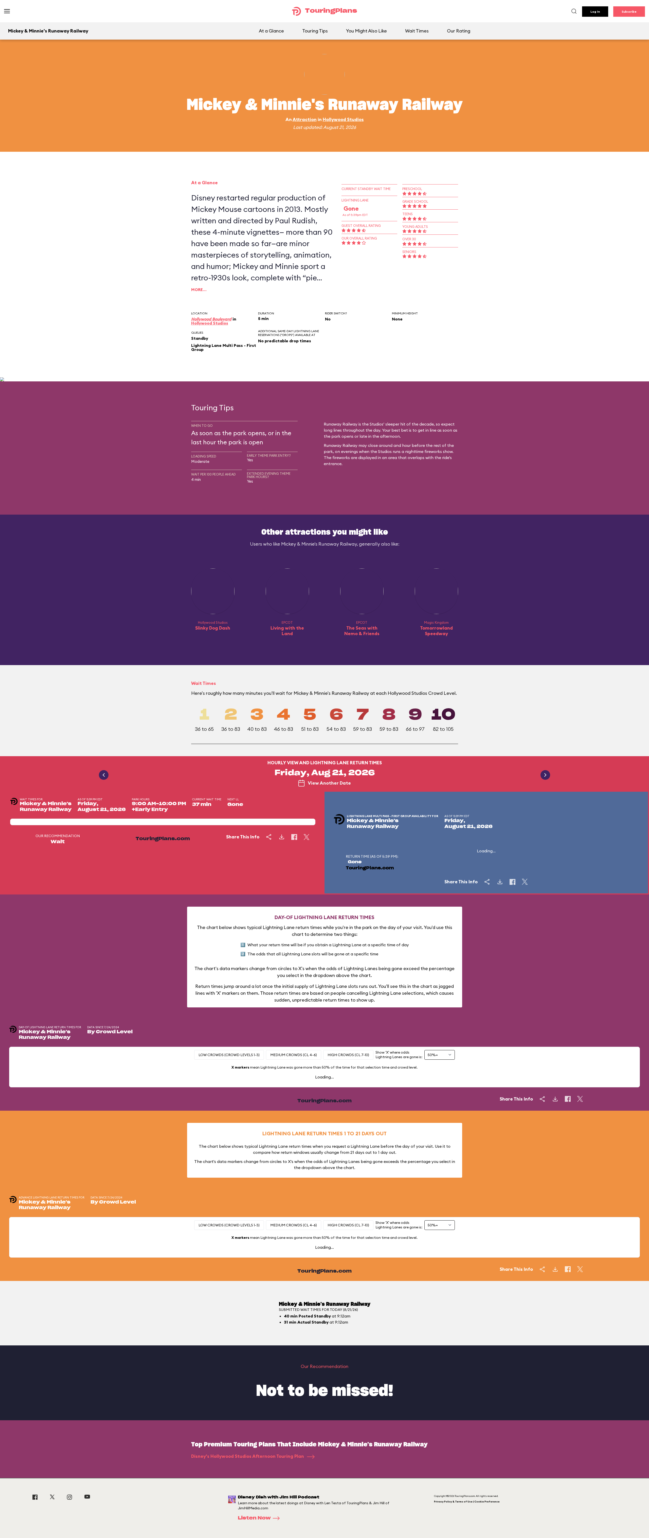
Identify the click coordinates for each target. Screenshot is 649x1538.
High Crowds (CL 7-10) (348, 1055)
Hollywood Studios (343, 119)
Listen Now (254, 1518)
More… (199, 289)
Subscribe (629, 11)
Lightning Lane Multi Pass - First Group (223, 347)
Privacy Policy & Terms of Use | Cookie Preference (467, 1501)
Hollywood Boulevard (211, 319)
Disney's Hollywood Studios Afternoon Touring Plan (248, 1456)
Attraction (305, 119)
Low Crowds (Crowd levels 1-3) (229, 1055)
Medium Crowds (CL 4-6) (293, 1055)
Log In (595, 11)
